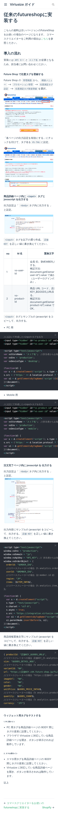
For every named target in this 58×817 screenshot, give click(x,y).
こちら (44, 38)
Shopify (47, 807)
